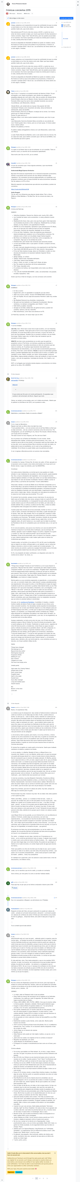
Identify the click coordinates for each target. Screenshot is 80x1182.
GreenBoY (13, 163)
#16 (56, 882)
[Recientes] (2, 2)
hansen (13, 421)
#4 (56, 147)
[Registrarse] (78, 5)
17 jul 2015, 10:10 (25, 934)
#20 (56, 980)
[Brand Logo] (9, 4)
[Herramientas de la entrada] (55, 52)
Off (7, 13)
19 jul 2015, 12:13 (26, 980)
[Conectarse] (78, 2)
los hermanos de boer (16, 410)
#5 (56, 163)
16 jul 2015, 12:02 (23, 882)
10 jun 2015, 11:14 (26, 285)
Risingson (13, 147)
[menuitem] (78, 2)
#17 (56, 897)
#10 (56, 410)
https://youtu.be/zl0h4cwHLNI (20, 189)
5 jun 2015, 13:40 (26, 147)
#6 (56, 206)
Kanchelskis (14, 563)
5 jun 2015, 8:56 (24, 91)
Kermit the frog (15, 378)
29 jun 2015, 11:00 (29, 378)
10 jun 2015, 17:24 (26, 323)
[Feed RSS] (32, 13)
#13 (56, 563)
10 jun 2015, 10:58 (26, 206)
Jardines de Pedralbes (27, 602)
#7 (56, 285)
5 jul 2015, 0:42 (27, 563)
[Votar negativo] (52, 52)
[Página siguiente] (47, 1178)
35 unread (65, 38)
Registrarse (11, 1172)
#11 (56, 421)
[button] (2, 1180)
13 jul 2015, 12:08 (25, 707)
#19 (56, 934)
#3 (56, 91)
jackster (13, 22)
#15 (56, 868)
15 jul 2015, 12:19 (32, 868)
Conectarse (19, 1172)
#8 (56, 323)
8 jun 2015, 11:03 (26, 163)
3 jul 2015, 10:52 (25, 421)
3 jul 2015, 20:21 (32, 459)
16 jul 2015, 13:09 (32, 897)
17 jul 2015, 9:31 (28, 908)
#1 (56, 22)
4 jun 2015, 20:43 (25, 22)
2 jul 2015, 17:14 (31, 410)
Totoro (12, 91)
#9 (56, 378)
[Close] (55, 1153)
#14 (56, 707)
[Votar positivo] (47, 52)
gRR (12, 882)
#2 (56, 57)
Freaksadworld (15, 908)
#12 (56, 459)
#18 (56, 908)
